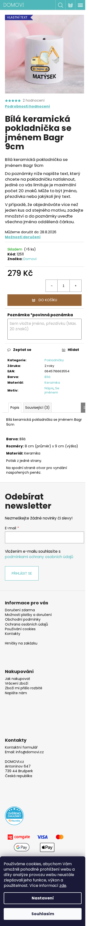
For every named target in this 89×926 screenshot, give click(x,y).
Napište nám (16, 693)
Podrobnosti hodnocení (27, 106)
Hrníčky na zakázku (21, 643)
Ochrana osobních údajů (26, 624)
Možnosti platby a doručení (28, 614)
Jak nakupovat (17, 678)
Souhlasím (42, 914)
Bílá (47, 377)
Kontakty (12, 633)
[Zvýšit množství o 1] (75, 286)
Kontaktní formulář (21, 747)
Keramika (52, 382)
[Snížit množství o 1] (52, 286)
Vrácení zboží (16, 683)
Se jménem (51, 390)
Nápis (49, 388)
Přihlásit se (22, 573)
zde (62, 885)
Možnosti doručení (23, 237)
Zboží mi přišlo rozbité (23, 688)
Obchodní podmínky (23, 619)
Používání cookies (20, 629)
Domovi (30, 258)
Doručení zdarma (20, 610)
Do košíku (48, 300)
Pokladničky (54, 360)
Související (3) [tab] (37, 407)
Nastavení (43, 898)
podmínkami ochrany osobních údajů (39, 556)
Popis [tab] (14, 407)
